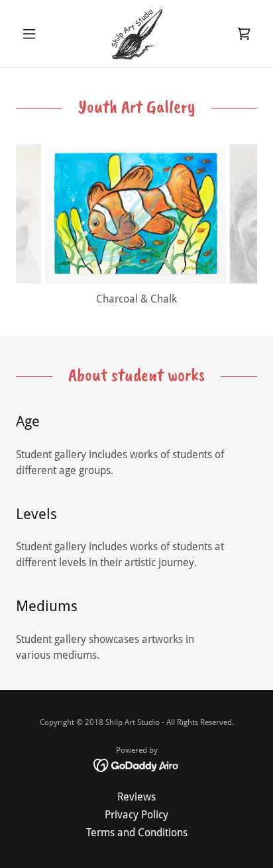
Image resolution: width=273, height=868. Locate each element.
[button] (34, 34)
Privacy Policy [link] (136, 814)
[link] (136, 34)
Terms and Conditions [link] (137, 832)
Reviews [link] (136, 797)
